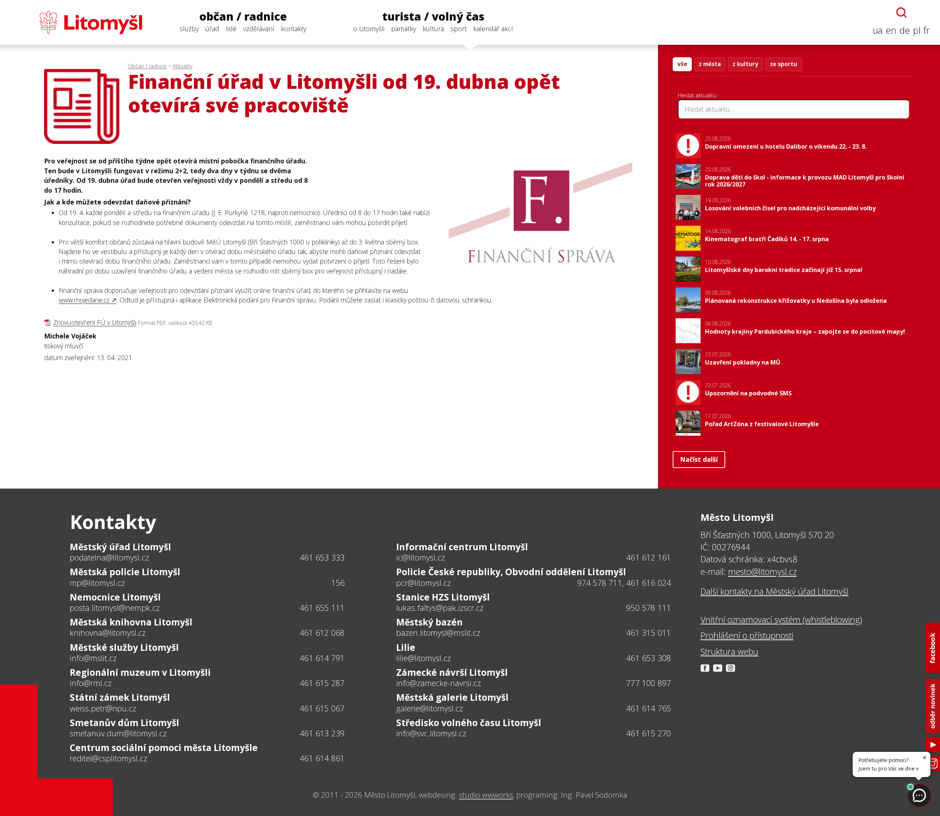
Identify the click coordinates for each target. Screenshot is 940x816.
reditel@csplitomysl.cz (108, 758)
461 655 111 (322, 607)
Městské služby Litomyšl (124, 647)
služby (189, 28)
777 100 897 (648, 683)
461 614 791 (322, 658)
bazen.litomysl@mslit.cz (438, 632)
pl (917, 30)
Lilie (405, 647)
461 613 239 (322, 733)
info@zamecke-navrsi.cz (438, 683)
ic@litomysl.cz (420, 557)
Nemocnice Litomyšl (115, 597)
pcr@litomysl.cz (423, 583)
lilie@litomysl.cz (423, 658)
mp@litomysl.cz (97, 583)
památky (403, 28)
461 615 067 (322, 708)
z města (710, 64)
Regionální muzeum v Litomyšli (140, 672)
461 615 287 (322, 683)
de (904, 30)
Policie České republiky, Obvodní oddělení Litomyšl (511, 572)
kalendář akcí (493, 28)
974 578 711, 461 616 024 (624, 582)
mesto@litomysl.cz (762, 571)
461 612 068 (322, 632)
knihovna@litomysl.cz (108, 632)
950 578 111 (648, 607)
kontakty (293, 28)
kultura (433, 28)
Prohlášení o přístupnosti (747, 635)
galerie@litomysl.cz (429, 708)
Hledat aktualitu (697, 95)
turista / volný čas (433, 16)
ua (878, 30)
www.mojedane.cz (84, 299)
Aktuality (183, 65)
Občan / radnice (147, 65)
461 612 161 (648, 557)
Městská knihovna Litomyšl (131, 622)
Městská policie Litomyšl (125, 572)
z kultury (745, 64)
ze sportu (783, 64)
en (891, 30)
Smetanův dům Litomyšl (124, 723)
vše (682, 64)
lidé (231, 28)
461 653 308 (648, 658)
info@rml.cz (91, 683)
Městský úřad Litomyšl (120, 547)
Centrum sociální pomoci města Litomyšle (164, 747)
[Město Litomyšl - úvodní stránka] (76, 22)
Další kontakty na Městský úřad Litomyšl (775, 591)
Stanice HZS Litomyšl (443, 597)
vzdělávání (258, 28)
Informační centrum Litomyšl (462, 547)
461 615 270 (648, 733)
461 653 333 (322, 557)
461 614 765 (648, 708)
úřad (212, 28)
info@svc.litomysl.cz (431, 733)
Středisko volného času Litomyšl (468, 723)
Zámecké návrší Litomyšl (452, 672)
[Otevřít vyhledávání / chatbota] (901, 12)
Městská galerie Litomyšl (452, 697)
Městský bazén (429, 622)
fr (926, 30)
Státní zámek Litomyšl (120, 697)
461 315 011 (648, 632)
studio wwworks (486, 795)
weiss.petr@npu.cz (103, 708)
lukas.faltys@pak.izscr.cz (440, 607)
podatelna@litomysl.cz (109, 557)
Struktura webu (729, 651)
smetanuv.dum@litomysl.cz (118, 733)
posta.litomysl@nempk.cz (115, 607)
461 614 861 (322, 758)
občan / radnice (243, 16)
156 (338, 582)
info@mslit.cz (93, 658)
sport (459, 28)
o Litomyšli (368, 28)
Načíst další (699, 459)
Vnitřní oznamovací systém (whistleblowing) (781, 619)
